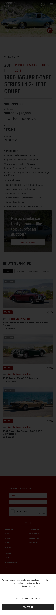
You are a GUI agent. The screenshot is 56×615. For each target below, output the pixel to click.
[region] (28, 594)
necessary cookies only (28, 599)
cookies (12, 580)
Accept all (28, 607)
